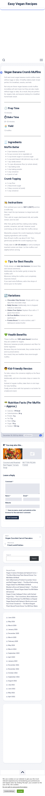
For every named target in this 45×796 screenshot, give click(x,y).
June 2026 (11, 617)
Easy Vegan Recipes (22, 4)
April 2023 (11, 657)
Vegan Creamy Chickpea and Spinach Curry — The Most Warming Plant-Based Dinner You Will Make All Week (22, 575)
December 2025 (13, 633)
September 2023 (13, 653)
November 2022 (13, 669)
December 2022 (13, 665)
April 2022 (11, 696)
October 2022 (12, 673)
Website (8, 503)
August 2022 (12, 681)
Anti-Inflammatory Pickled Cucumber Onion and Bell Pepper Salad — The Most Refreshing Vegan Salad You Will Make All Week (22, 582)
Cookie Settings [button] (9, 791)
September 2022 (13, 677)
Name (7, 496)
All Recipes (28, 435)
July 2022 (11, 685)
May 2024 (11, 645)
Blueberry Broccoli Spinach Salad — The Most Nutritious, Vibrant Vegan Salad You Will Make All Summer (22, 589)
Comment (9, 481)
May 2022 (11, 693)
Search (8, 555)
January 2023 (12, 661)
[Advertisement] (22, 33)
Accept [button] (20, 791)
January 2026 (12, 629)
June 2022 (11, 689)
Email (25, 496)
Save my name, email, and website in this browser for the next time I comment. (20, 511)
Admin (21, 435)
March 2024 (12, 649)
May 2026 (11, 621)
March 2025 (12, 637)
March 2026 (12, 625)
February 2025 (13, 641)
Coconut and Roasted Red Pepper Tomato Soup (11, 465)
